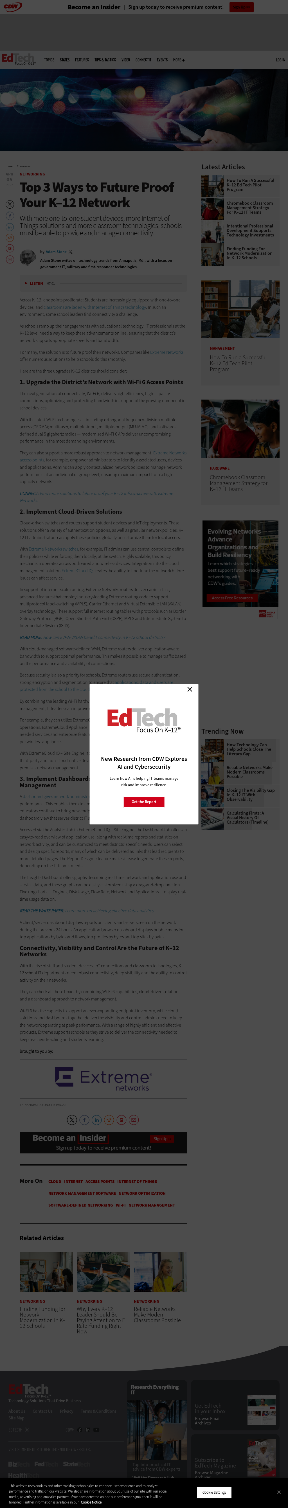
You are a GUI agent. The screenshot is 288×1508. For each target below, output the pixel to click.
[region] (144, 1493)
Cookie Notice (91, 1502)
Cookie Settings (214, 1492)
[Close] (279, 1492)
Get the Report (144, 801)
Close (190, 689)
